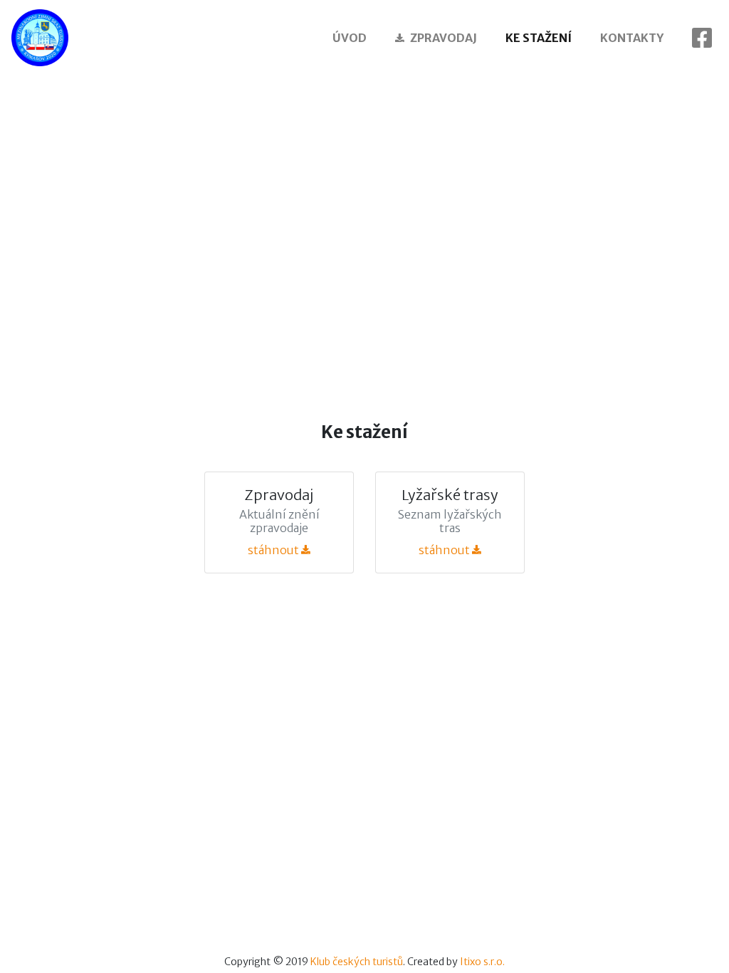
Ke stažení (538, 38)
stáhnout (274, 550)
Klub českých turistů (356, 961)
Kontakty (632, 38)
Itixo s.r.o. (482, 961)
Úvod (349, 38)
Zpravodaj (443, 38)
